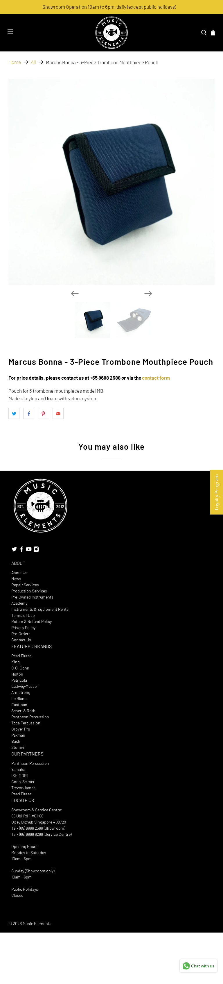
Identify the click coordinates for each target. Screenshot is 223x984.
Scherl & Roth (23, 710)
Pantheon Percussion (30, 716)
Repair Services (25, 584)
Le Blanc (18, 698)
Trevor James (23, 787)
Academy (19, 603)
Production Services (29, 590)
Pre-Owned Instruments (32, 596)
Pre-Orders (20, 633)
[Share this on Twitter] (13, 413)
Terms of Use (23, 615)
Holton (17, 674)
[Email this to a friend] (58, 413)
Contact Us (21, 639)
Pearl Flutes (21, 655)
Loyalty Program (216, 492)
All (33, 62)
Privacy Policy (23, 627)
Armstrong (20, 692)
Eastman (19, 704)
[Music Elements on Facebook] (21, 550)
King (15, 661)
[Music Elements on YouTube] (29, 550)
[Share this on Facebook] (28, 413)
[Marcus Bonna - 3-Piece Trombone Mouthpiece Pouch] (111, 182)
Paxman (18, 735)
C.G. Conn (20, 667)
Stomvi (17, 747)
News (16, 578)
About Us (19, 572)
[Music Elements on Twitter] (14, 550)
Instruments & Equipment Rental (40, 609)
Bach (15, 741)
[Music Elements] (111, 32)
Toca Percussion (25, 722)
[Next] (148, 293)
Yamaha (18, 769)
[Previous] (74, 293)
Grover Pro (20, 728)
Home (14, 62)
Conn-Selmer (23, 781)
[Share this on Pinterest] (43, 413)
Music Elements (37, 923)
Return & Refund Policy (31, 621)
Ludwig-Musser (24, 686)
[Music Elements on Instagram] (36, 550)
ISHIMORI (19, 775)
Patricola (19, 680)
